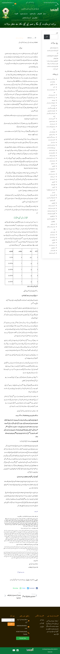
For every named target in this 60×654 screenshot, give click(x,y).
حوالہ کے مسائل (53, 143)
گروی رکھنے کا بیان (52, 216)
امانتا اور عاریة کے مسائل (52, 95)
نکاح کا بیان (53, 240)
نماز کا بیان (53, 243)
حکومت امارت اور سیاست (51, 140)
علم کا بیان (53, 187)
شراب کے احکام (52, 177)
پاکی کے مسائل (53, 106)
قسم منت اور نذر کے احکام (51, 206)
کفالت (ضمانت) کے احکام (51, 211)
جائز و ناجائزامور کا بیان (52, 121)
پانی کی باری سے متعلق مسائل (51, 108)
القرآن (54, 87)
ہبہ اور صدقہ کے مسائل (52, 245)
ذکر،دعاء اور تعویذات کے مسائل (51, 158)
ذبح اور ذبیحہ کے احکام (52, 156)
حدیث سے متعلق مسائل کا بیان (51, 137)
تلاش (57, 33)
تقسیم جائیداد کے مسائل (52, 119)
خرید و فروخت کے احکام (52, 150)
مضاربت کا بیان (53, 224)
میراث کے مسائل (19, 37)
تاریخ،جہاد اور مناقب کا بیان (51, 111)
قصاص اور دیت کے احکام (51, 208)
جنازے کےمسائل (52, 124)
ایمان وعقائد (53, 100)
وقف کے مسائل (53, 251)
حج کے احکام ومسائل (52, 132)
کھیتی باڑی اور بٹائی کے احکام (51, 214)
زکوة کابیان (53, 166)
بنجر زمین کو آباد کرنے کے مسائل (51, 103)
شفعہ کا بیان (53, 182)
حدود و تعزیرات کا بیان (52, 135)
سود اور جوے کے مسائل (52, 174)
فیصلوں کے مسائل (52, 195)
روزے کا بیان (53, 164)
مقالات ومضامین (53, 232)
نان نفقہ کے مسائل (52, 237)
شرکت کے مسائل (52, 179)
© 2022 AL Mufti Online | (50, 649)
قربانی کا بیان (53, 203)
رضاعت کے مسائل (52, 161)
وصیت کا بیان (53, 248)
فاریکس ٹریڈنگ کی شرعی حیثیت (54, 48)
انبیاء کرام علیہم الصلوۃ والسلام (51, 98)
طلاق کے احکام (53, 185)
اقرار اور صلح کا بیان (52, 85)
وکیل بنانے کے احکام (52, 253)
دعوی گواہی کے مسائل (52, 153)
